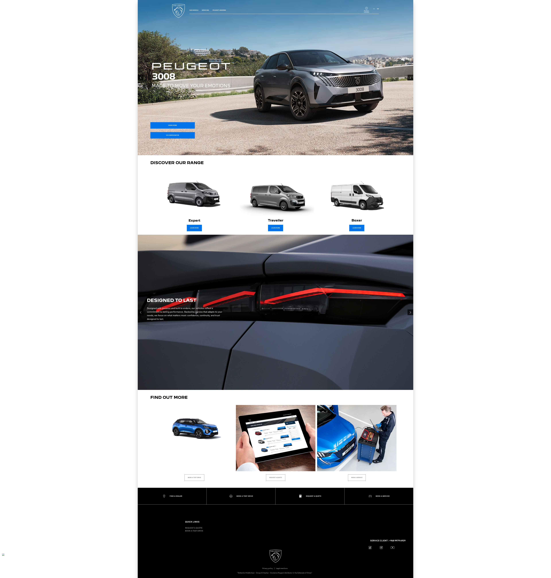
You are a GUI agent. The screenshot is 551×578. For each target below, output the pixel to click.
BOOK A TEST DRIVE (194, 530)
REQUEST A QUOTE (193, 528)
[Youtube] (392, 547)
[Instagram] (381, 547)
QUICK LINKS (192, 521)
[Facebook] (370, 547)
